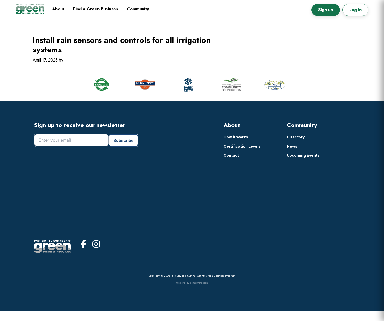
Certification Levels (242, 146)
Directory (296, 137)
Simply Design (199, 282)
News (292, 146)
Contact (231, 155)
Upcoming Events (303, 155)
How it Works (236, 137)
